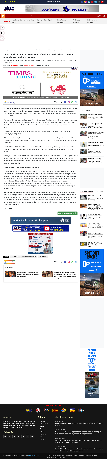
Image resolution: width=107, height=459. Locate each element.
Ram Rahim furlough (61, 21)
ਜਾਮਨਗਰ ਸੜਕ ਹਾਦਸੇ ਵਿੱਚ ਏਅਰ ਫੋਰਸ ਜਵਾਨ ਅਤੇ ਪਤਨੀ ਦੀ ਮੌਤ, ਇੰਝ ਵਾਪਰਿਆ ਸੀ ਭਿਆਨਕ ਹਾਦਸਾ (95, 244)
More (71, 16)
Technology (43, 434)
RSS (64, 457)
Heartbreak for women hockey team (23, 21)
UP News (48, 16)
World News (64, 16)
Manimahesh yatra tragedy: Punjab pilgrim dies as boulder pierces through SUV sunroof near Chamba (95, 152)
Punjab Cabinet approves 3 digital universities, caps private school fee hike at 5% (95, 144)
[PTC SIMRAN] (72, 410)
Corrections (69, 455)
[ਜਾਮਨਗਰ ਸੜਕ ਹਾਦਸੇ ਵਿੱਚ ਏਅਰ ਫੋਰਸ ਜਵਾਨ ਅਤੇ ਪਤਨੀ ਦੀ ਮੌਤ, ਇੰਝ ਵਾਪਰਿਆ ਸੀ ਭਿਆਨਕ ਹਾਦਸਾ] (83, 244)
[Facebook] (65, 102)
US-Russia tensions (76, 21)
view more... (100, 111)
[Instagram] (68, 102)
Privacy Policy (50, 457)
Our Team (94, 455)
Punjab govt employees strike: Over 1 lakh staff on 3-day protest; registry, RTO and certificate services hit (95, 160)
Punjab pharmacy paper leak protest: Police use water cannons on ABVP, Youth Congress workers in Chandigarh (95, 135)
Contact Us (81, 455)
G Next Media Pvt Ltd (33, 455)
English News (10, 16)
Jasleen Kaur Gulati (29, 65)
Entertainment (39, 16)
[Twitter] (61, 102)
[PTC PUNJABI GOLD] (55, 410)
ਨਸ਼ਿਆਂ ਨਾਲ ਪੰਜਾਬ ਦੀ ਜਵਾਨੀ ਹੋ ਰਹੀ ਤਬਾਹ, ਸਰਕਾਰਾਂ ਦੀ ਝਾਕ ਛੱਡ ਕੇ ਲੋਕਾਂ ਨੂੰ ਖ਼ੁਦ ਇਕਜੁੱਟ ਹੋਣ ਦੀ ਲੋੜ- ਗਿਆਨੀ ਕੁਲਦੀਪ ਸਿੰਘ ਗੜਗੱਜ (95, 225)
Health (42, 426)
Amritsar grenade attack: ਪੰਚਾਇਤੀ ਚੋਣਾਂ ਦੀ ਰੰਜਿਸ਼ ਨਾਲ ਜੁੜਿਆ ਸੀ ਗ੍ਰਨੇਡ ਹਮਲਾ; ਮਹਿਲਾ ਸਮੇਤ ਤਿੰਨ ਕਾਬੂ (95, 197)
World (41, 436)
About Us (53, 455)
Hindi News (55, 16)
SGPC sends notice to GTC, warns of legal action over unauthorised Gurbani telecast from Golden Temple (95, 125)
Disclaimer (88, 455)
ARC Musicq (43, 256)
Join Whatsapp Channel (66, 213)
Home (5, 50)
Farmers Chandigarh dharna (44, 21)
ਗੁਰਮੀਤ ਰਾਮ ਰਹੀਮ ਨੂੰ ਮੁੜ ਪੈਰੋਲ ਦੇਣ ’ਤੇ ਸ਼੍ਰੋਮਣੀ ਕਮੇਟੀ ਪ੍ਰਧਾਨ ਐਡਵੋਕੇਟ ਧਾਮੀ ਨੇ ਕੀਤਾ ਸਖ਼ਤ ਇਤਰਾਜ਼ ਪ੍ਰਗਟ (95, 216)
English (49, 1)
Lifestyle (42, 429)
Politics (17, 16)
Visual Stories (25, 16)
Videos (32, 16)
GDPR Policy (58, 457)
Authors (75, 455)
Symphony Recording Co (29, 256)
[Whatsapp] (72, 102)
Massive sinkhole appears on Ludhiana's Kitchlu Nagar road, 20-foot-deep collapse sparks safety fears (95, 117)
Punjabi (57, 1)
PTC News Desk (14, 65)
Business (42, 421)
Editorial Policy (61, 455)
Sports (42, 439)
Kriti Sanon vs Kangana (92, 21)
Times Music (14, 256)
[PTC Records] (37, 410)
